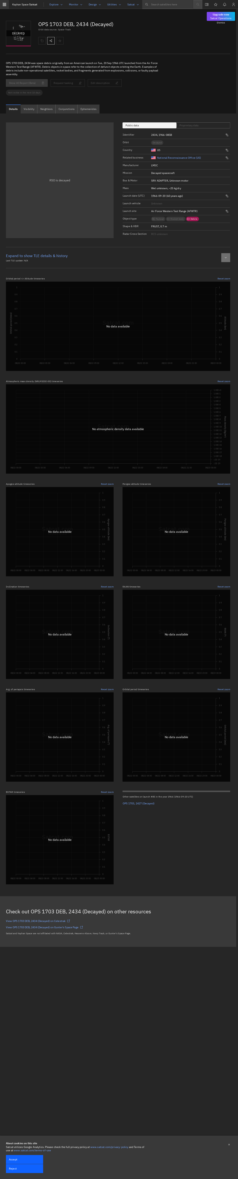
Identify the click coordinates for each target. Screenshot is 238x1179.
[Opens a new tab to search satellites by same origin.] (227, 150)
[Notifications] (224, 4)
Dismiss (221, 22)
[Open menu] (4, 4)
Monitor (73, 4)
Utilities (112, 4)
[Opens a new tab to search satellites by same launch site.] (227, 211)
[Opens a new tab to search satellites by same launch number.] (227, 135)
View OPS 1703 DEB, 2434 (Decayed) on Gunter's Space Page (42, 927)
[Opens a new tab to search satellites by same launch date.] (227, 196)
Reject (13, 1168)
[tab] (13, 109)
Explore (54, 4)
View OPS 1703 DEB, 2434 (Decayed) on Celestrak (35, 921)
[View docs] (206, 4)
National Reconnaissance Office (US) (179, 157)
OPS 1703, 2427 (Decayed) (139, 803)
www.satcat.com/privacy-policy (109, 1147)
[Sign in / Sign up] (233, 4)
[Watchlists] (215, 4)
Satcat (24, 4)
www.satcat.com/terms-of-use (32, 1150)
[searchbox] (167, 4)
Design (93, 4)
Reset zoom (224, 278)
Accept (13, 1159)
